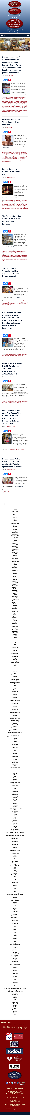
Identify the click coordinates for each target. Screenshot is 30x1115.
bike (12, 151)
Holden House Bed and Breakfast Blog (18, 103)
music (15, 887)
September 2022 (15, 523)
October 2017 (15, 573)
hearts (15, 812)
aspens (15, 300)
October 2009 (15, 632)
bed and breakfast (7, 98)
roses (15, 941)
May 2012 (15, 614)
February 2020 (15, 558)
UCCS (15, 985)
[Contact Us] (15, 1083)
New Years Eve (15, 890)
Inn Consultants (23, 256)
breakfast (14, 109)
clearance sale (15, 724)
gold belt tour (15, 805)
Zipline (15, 1012)
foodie (15, 788)
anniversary (15, 656)
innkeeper (15, 856)
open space (15, 899)
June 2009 (15, 635)
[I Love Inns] (18, 1036)
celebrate (15, 708)
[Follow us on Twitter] (12, 1083)
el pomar (15, 761)
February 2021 (15, 544)
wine (15, 1008)
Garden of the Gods (13, 158)
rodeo (15, 937)
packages (15, 903)
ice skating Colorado (15, 852)
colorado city (15, 733)
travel (13, 203)
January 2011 (15, 623)
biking (14, 151)
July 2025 (15, 514)
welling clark (9, 304)
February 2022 (15, 531)
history (7, 491)
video (16, 203)
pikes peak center (15, 917)
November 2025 (15, 513)
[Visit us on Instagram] (23, 1084)
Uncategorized (15, 987)
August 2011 (15, 619)
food (7, 205)
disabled (4, 401)
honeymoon (15, 844)
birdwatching (15, 691)
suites (18, 107)
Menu (3, 35)
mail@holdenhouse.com (15, 1101)
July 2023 (15, 519)
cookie (15, 741)
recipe (5, 203)
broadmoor (15, 697)
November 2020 (15, 549)
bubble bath (15, 699)
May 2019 (15, 566)
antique (15, 97)
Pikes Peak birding (15, 915)
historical (15, 823)
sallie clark (14, 107)
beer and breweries (15, 683)
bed (15, 677)
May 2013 (15, 603)
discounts (15, 758)
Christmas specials (6, 201)
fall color (11, 302)
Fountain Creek (15, 791)
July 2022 (15, 526)
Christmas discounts (15, 717)
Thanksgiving (15, 973)
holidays (15, 843)
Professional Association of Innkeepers (10, 257)
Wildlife (6, 157)
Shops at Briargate (15, 953)
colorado (21, 400)
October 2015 (15, 587)
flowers (15, 784)
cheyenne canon (15, 711)
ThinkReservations (16, 1105)
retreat (15, 932)
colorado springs (19, 101)
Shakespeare (15, 950)
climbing (21, 151)
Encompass (15, 762)
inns (15, 858)
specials (15, 959)
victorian (22, 107)
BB (6, 449)
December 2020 (15, 547)
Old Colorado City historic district (16, 106)
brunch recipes (19, 204)
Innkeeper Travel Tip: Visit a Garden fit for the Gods (11, 122)
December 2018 (15, 569)
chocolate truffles (15, 714)
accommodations (9, 97)
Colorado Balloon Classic (15, 730)
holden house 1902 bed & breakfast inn (14, 109)
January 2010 (15, 629)
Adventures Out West (15, 652)
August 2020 (15, 552)
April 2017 (15, 579)
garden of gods (5, 152)
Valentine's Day (15, 994)
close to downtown (15, 727)
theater (15, 975)
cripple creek (15, 744)
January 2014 (15, 596)
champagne (15, 709)
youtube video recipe (23, 208)
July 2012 (15, 613)
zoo (15, 1014)
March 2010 (15, 626)
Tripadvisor (15, 982)
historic (3, 153)
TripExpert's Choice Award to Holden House (11, 111)
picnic (15, 912)
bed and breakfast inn (18, 200)
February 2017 (15, 582)
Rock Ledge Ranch (22, 154)
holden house (15, 205)
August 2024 (15, 516)
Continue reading (23, 94)
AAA (15, 644)
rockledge (4, 156)
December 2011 (15, 617)
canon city (15, 705)
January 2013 (15, 608)
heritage (15, 814)
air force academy (15, 653)
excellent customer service (15, 767)
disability (25, 400)
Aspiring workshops (18, 254)
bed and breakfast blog (16, 98)
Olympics (15, 897)
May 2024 (15, 517)
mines (15, 879)
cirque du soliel (15, 721)
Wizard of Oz (15, 1009)
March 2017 (15, 581)
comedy (15, 738)
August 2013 (15, 602)
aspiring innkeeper (18, 250)
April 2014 (15, 594)
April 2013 (15, 605)
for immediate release (15, 790)
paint (15, 905)
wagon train (15, 1002)
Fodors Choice (13, 102)
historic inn (25, 302)
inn (2, 203)
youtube (19, 203)
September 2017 (15, 575)
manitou (15, 873)
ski (15, 956)
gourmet (10, 205)
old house (15, 896)
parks (21, 160)
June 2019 (15, 564)
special (15, 958)
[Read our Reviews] (10, 1083)
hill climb (15, 818)
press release (15, 920)
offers (15, 891)
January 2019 (15, 567)
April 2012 (15, 616)
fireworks (15, 780)
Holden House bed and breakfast (17, 201)
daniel (15, 746)
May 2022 (15, 529)
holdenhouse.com (18, 105)
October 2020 (15, 550)
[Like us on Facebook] (7, 1083)
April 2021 (15, 541)
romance (24, 303)
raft (15, 924)
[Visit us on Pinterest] (21, 1084)
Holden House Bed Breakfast (8, 105)
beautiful (15, 676)
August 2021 (15, 537)
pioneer (15, 918)
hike (22, 152)
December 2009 (15, 631)
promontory (15, 921)
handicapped (9, 401)
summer (15, 970)
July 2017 (15, 576)
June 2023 (15, 520)
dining (15, 750)
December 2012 (15, 610)
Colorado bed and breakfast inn (8, 101)
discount (15, 755)
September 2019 (15, 561)
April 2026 (15, 510)
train (15, 978)
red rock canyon (14, 154)
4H (15, 642)
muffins (15, 884)
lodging (20, 303)
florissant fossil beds (15, 782)
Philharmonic (15, 911)
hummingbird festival (15, 850)
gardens (18, 152)
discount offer (15, 756)
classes (15, 723)
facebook (15, 768)
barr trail (15, 671)
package (15, 902)
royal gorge (15, 943)
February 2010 (15, 628)
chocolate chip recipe (15, 712)
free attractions (5, 158)
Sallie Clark (21, 257)
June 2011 (15, 620)
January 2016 (15, 585)
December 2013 (15, 597)
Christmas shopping (15, 718)
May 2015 (15, 588)
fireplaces (15, 779)
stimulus (15, 967)
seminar (15, 949)
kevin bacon (15, 862)
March (15, 876)
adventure (8, 151)
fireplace (15, 777)
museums (15, 885)
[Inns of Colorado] (14, 1044)
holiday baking (11, 207)
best (18, 400)
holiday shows (15, 841)
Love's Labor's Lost (15, 871)
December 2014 (15, 590)
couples (15, 743)
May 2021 (15, 540)
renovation (15, 929)
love (15, 870)
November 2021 (15, 534)
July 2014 (15, 593)
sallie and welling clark (7, 107)
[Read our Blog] (18, 1083)
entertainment (15, 764)
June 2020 (15, 553)
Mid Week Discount (15, 878)
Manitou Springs (5, 106)
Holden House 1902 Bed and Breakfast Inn (17, 251)
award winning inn (10, 354)
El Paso (15, 759)
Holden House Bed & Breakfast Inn (12, 256)
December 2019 (15, 560)
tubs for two (15, 984)
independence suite (15, 853)
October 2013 (15, 600)
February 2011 (15, 622)
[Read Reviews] (23, 1083)
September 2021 (15, 535)
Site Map (18, 1108)
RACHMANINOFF (15, 923)
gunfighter (15, 809)
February (15, 776)
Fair (15, 770)
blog (9, 100)
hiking (24, 152)
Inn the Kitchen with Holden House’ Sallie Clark (11, 171)
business (15, 702)
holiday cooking (18, 207)
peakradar (15, 909)
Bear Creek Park (15, 674)
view (22, 156)
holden (15, 826)
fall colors (16, 302)
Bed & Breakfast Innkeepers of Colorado (15, 255)
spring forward (15, 961)
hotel (26, 201)
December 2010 (15, 625)
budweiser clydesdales (15, 700)
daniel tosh (15, 747)
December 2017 (15, 572)
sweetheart (15, 972)
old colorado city (12, 153)
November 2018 (15, 570)
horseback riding (16, 160)
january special (15, 861)
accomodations (15, 647)
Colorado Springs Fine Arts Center (15, 736)
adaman (15, 649)
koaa (10, 451)
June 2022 (15, 528)
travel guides (15, 981)
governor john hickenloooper (15, 808)
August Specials (20, 300)
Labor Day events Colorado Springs (15, 865)
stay (15, 965)
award (18, 97)
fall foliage (20, 302)
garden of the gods (13, 152)
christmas (25, 200)
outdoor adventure (15, 900)
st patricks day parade (15, 964)
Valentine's (15, 993)
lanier (6, 402)
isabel (15, 859)
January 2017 (15, 584)
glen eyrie (15, 803)
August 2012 (15, 611)
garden (15, 793)
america (15, 655)
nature (15, 888)
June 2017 (15, 578)
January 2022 (15, 532)
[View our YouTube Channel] (20, 1083)
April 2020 (15, 555)
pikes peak (8, 154)
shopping (15, 952)
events (15, 765)
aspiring (15, 661)
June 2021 (15, 538)
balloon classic (15, 670)
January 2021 (15, 546)
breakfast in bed (13, 100)
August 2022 (15, 525)
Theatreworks (15, 976)
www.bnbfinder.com (14, 208)
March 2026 (15, 511)
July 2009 (15, 634)
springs (14, 402)
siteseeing (8, 161)
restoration (15, 931)
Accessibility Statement (11, 1108)
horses (7, 153)
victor (15, 996)
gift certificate (15, 802)
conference (15, 740)
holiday (6, 451)
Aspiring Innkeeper (9, 254)
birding (17, 151)
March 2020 (15, 557)
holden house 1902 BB (16, 401)
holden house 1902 (15, 829)
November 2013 (15, 599)
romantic (25, 106)
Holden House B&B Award (21, 110)
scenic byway (15, 947)
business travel (20, 100)
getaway (15, 799)
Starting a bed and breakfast (18, 259)
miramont (15, 881)
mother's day (15, 882)
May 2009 (15, 637)
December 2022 (15, 522)
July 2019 (15, 563)
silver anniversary (13, 355)
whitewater (15, 1005)
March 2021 (15, 543)
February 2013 (15, 607)
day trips (25, 151)
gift (21, 449)
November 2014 (15, 591)
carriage (15, 706)
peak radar (15, 908)
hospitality (25, 105)
